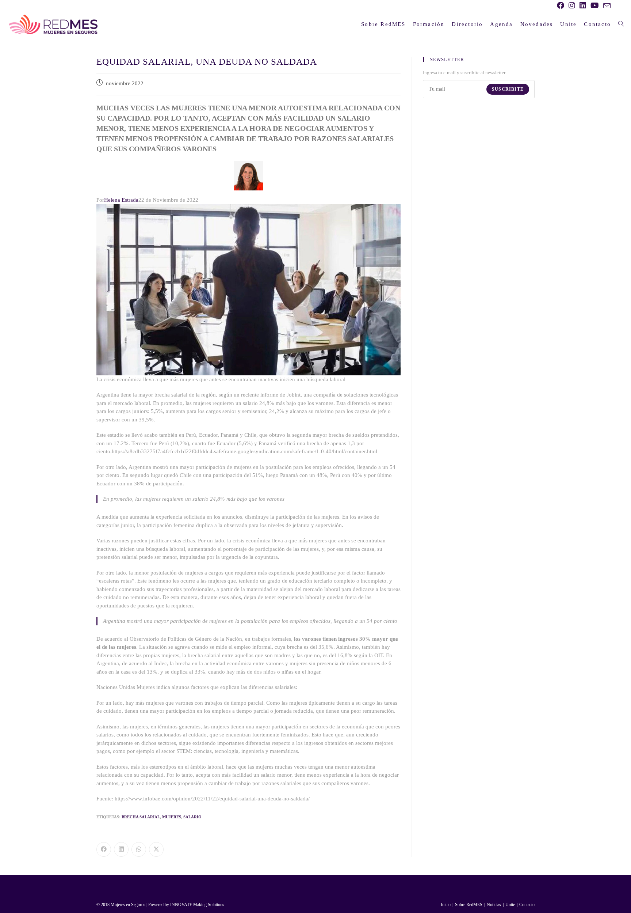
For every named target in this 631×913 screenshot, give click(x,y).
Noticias (494, 904)
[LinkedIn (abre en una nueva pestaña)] (582, 5)
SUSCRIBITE (508, 89)
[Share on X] (156, 849)
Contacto (527, 904)
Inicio (446, 904)
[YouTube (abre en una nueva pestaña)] (594, 5)
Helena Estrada (121, 200)
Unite (510, 904)
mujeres (171, 817)
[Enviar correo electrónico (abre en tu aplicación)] (606, 6)
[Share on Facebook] (103, 849)
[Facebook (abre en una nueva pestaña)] (560, 5)
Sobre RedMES (468, 904)
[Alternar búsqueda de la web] (621, 24)
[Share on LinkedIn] (121, 849)
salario (192, 817)
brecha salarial (141, 817)
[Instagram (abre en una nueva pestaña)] (571, 5)
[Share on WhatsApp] (138, 849)
